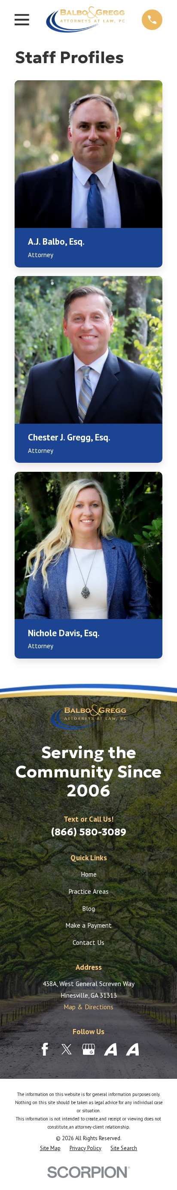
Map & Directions (88, 1006)
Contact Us (88, 942)
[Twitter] (66, 1049)
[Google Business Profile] (88, 1049)
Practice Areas (88, 891)
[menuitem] (50, 1149)
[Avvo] (110, 1049)
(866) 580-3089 (88, 832)
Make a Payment (88, 925)
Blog (88, 908)
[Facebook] (45, 1049)
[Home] (85, 19)
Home (89, 874)
